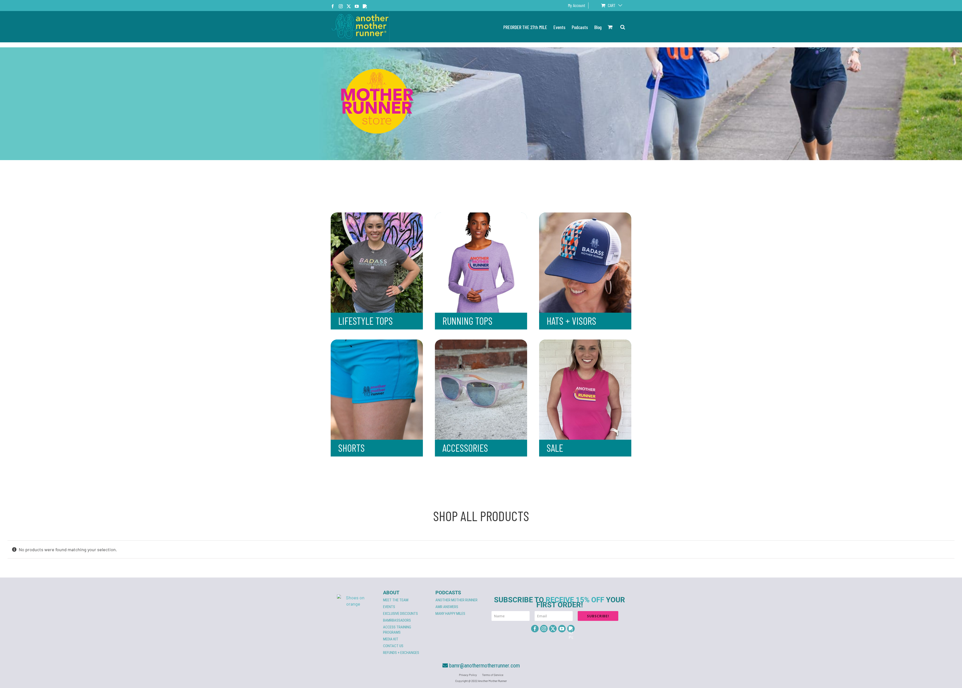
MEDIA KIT (390, 639)
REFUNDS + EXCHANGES (401, 652)
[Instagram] (544, 628)
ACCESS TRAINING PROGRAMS (397, 630)
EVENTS (389, 607)
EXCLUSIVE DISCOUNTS (400, 613)
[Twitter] (553, 628)
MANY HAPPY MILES (450, 613)
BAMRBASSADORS (397, 620)
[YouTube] (562, 628)
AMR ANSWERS (446, 607)
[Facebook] (535, 628)
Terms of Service (492, 674)
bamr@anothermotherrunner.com (484, 665)
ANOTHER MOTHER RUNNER (456, 600)
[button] (622, 26)
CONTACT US (393, 646)
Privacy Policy (468, 674)
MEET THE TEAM (395, 600)
